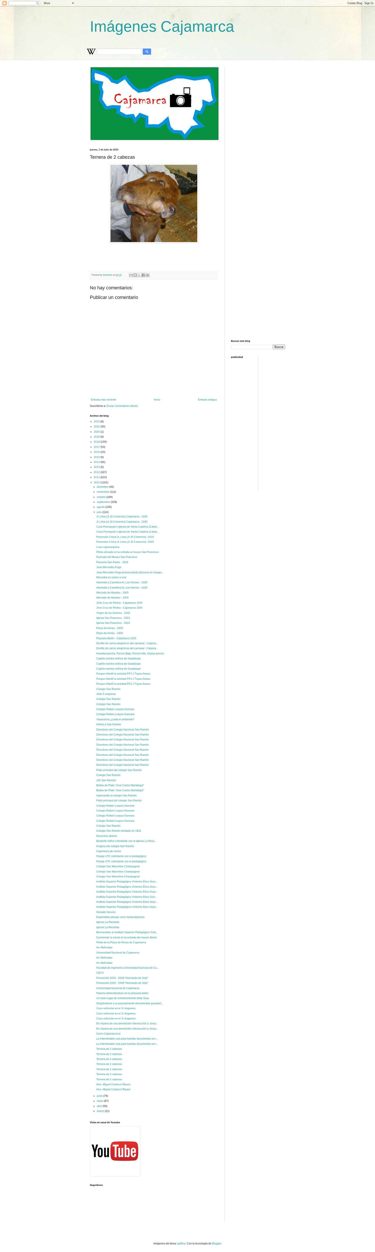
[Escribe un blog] (135, 275)
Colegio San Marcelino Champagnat (118, 866)
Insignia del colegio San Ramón (115, 846)
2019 (97, 436)
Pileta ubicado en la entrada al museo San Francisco (127, 552)
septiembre (104, 502)
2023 (97, 421)
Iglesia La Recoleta (107, 922)
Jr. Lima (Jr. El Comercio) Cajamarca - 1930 (122, 516)
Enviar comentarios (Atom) (122, 406)
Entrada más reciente (103, 399)
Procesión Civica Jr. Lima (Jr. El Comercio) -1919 (125, 536)
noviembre (103, 491)
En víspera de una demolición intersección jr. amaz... (127, 1023)
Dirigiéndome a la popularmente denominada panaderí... (129, 1003)
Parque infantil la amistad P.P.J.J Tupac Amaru (123, 673)
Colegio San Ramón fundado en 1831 (118, 830)
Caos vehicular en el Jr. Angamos (116, 1008)
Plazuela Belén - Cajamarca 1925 (116, 638)
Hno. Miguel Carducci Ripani (113, 1084)
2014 (97, 462)
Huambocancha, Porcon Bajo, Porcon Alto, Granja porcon (130, 653)
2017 (97, 446)
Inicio (157, 399)
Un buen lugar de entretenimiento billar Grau (122, 998)
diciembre (103, 486)
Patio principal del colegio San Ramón (119, 770)
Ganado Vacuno (105, 912)
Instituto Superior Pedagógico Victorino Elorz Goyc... (127, 881)
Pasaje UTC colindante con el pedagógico (121, 856)
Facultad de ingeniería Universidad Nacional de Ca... (127, 967)
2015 (97, 457)
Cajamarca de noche (108, 851)
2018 (97, 441)
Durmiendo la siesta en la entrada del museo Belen (126, 937)
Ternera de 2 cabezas (109, 1048)
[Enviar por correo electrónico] (131, 275)
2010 (97, 482)
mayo (100, 1100)
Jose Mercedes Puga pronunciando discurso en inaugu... (130, 572)
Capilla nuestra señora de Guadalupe (118, 658)
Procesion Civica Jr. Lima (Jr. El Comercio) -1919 (125, 541)
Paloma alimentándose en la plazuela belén (122, 993)
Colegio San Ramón (108, 689)
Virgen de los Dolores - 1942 (113, 613)
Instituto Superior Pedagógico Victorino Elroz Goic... (126, 896)
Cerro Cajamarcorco (108, 1033)
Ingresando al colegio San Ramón (116, 795)
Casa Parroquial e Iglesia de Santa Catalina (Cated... (127, 526)
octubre (101, 497)
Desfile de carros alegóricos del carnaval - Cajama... (127, 643)
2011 (97, 477)
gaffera (181, 1243)
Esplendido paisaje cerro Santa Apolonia (120, 917)
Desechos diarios (106, 836)
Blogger (216, 1243)
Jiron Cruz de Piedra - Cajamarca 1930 (119, 607)
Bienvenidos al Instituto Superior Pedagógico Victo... (127, 932)
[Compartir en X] (139, 275)
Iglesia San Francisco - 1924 (113, 617)
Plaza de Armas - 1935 (109, 628)
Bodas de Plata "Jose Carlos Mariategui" (120, 785)
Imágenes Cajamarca (162, 26)
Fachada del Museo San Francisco (116, 557)
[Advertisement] (195, 255)
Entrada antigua (207, 399)
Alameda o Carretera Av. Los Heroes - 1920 (122, 582)
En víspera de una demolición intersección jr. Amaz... (127, 1028)
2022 (97, 426)
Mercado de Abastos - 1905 (112, 592)
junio (100, 1095)
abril (100, 1106)
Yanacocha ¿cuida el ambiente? (115, 719)
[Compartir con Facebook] (143, 275)
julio (99, 512)
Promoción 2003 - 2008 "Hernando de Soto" (122, 978)
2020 (97, 431)
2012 (97, 472)
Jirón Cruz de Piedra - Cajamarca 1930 (119, 602)
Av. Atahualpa (104, 947)
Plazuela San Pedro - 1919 (112, 562)
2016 (97, 451)
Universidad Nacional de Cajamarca (117, 952)
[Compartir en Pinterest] (147, 275)
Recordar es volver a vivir (111, 577)
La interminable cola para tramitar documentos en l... (127, 1038)
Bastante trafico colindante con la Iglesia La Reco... (126, 841)
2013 (97, 467)
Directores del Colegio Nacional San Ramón (122, 729)
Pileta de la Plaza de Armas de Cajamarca (121, 942)
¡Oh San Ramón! (106, 780)
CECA (100, 972)
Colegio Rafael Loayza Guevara (115, 709)
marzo (101, 1111)
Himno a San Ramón (108, 724)
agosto (101, 507)
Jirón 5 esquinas (106, 694)
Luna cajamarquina (107, 547)
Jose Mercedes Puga (108, 567)
